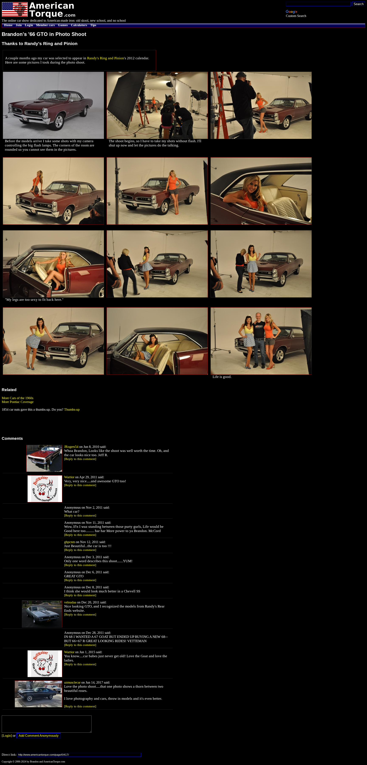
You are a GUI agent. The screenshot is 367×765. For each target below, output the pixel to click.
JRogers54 (71, 446)
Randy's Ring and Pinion (105, 58)
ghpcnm (69, 542)
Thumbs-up (72, 409)
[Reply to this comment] (80, 459)
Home (8, 25)
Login (29, 25)
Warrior (69, 477)
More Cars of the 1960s (17, 398)
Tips (93, 25)
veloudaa (70, 602)
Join (19, 25)
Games (63, 25)
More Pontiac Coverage (18, 402)
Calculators (79, 25)
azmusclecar (72, 682)
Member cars (45, 25)
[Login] (7, 735)
